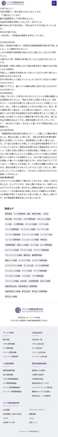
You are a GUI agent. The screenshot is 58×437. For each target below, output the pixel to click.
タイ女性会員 (37, 348)
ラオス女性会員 (38, 343)
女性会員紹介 (37, 332)
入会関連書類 (8, 363)
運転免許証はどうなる (40, 383)
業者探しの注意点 (38, 370)
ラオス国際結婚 (9, 343)
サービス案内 (8, 332)
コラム (31, 418)
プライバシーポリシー (37, 409)
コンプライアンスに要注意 (42, 387)
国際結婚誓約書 (9, 370)
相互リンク (33, 422)
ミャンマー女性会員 (39, 356)
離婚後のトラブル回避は (41, 391)
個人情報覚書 (8, 374)
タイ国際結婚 (8, 348)
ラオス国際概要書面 (10, 379)
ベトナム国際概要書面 (11, 387)
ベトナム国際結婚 (9, 352)
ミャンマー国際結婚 (10, 356)
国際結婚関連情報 (39, 363)
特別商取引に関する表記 (12, 414)
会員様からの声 (9, 422)
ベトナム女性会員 (38, 352)
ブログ (5, 418)
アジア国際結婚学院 (11, 402)
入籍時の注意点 (38, 374)
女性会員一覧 (37, 339)
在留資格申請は (38, 379)
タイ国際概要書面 (9, 383)
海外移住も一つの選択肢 (41, 396)
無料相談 (6, 339)
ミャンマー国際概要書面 (12, 391)
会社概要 (6, 409)
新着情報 (32, 414)
